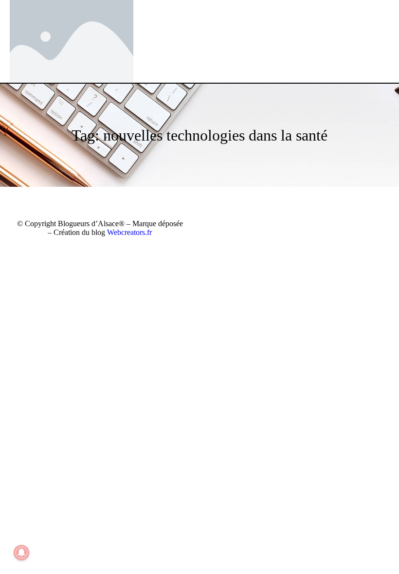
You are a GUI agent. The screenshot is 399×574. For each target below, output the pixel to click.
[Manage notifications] (21, 552)
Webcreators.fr (129, 232)
